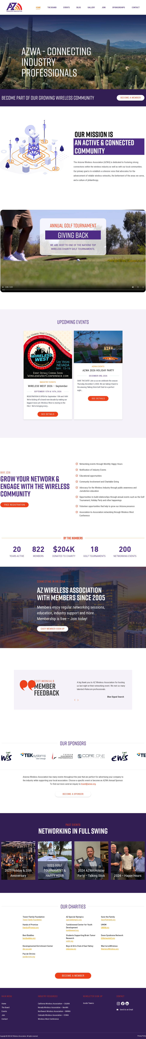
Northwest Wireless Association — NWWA (54, 1011)
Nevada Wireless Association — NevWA (53, 1007)
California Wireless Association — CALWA (54, 1003)
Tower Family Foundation (32, 920)
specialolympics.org (74, 920)
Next (77, 700)
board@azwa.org (88, 784)
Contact (136, 7)
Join (103, 7)
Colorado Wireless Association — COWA (53, 1015)
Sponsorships (118, 7)
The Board (52, 7)
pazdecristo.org (29, 957)
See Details (47, 414)
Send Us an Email (126, 1009)
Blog (79, 7)
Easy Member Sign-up (52, 628)
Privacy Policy (142, 1036)
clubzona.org (71, 949)
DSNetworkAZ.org (108, 938)
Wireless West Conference (48, 1019)
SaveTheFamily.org (108, 920)
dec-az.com (27, 949)
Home (38, 7)
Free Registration (14, 504)
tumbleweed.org (72, 930)
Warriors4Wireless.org (109, 949)
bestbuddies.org (29, 938)
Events (66, 7)
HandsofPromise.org (31, 927)
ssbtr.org (69, 941)
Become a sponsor (73, 794)
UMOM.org (105, 927)
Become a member (130, 97)
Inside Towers (88, 1003)
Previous (75, 700)
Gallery (91, 7)
